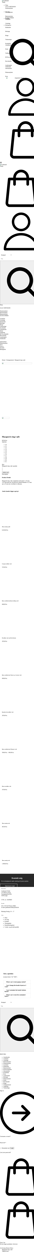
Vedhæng (2, 332)
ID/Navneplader (4, 334)
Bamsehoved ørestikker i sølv (8, 712)
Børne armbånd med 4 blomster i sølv (9, 749)
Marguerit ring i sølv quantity (9, 466)
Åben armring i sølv (6, 823)
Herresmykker (3, 312)
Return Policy (9, 1248)
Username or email (5, 1136)
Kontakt (7, 18)
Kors (1, 344)
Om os (1, 346)
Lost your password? (5, 1152)
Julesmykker (3, 341)
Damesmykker (9, 8)
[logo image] (7, 1)
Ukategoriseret (10, 360)
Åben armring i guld (6, 526)
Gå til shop (3, 1248)
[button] (8, 886)
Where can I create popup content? (16, 982)
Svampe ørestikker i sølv (7, 563)
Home (3, 360)
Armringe (7, 23)
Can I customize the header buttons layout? (15, 990)
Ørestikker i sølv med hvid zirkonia (9, 637)
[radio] (18, 445)
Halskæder (8, 27)
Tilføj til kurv (5, 1251)
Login (12, 1148)
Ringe (1, 324)
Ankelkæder (3, 329)
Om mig (7, 12)
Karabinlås (3, 328)
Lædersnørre (3, 337)
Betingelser (8, 25)
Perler (1, 331)
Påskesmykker (4, 343)
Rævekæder (3, 335)
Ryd (3, 464)
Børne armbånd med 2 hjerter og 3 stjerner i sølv (12, 675)
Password (3, 1142)
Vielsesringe (3, 326)
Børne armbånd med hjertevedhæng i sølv (10, 600)
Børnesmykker (9, 16)
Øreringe (7, 31)
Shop (6, 5)
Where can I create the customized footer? (15, 995)
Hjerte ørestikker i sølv (6, 786)
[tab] (17, 982)
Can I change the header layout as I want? (15, 986)
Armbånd (7, 19)
